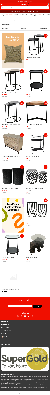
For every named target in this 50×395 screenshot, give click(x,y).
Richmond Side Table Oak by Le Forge (34, 124)
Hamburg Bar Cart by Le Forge (32, 156)
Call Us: (6, 340)
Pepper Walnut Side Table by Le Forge (10, 289)
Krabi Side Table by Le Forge (8, 257)
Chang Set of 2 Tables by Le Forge (33, 222)
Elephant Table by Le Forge (32, 257)
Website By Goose (33, 392)
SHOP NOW (35, 11)
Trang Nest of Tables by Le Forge (33, 57)
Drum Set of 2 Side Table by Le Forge (10, 188)
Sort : (41, 28)
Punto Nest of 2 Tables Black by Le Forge (11, 124)
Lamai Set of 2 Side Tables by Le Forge (34, 188)
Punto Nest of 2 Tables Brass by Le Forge (11, 92)
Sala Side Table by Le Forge (32, 92)
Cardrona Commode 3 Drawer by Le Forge (11, 156)
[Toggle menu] (1, 4)
